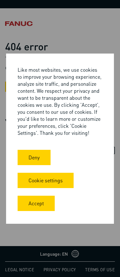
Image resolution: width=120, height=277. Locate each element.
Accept (36, 203)
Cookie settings (45, 180)
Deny (34, 157)
